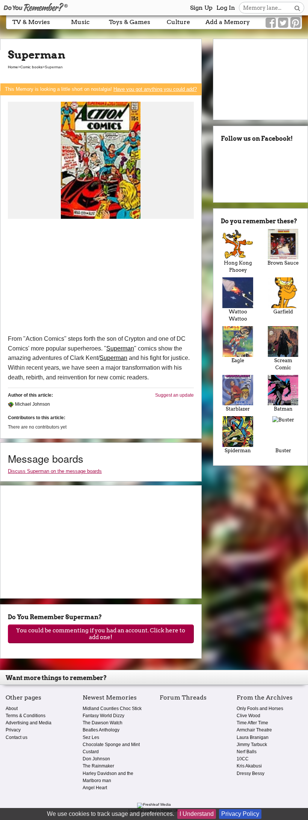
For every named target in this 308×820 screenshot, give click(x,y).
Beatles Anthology (101, 730)
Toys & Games (129, 22)
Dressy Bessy (250, 773)
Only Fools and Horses (260, 708)
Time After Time (252, 722)
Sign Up (201, 7)
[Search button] (297, 7)
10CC (243, 758)
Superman (120, 348)
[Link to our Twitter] (283, 23)
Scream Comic (283, 364)
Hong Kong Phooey (238, 266)
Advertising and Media (28, 722)
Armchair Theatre (254, 730)
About (12, 708)
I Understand (197, 814)
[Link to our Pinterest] (295, 23)
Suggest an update (174, 395)
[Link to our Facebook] (271, 23)
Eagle (237, 360)
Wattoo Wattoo (238, 315)
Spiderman (238, 450)
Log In (225, 7)
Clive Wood (248, 715)
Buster (283, 450)
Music (80, 22)
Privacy (13, 730)
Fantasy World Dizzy (103, 715)
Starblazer (238, 409)
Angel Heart (95, 787)
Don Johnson (96, 758)
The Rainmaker (98, 766)
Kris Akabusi (249, 766)
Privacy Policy (240, 814)
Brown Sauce (283, 263)
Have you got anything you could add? (155, 89)
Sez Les (91, 737)
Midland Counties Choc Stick (112, 708)
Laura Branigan (253, 737)
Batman (283, 409)
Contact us (16, 737)
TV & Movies (31, 22)
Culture (178, 22)
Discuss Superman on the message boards (55, 471)
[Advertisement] (101, 277)
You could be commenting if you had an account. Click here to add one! (100, 634)
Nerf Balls (247, 751)
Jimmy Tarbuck (252, 744)
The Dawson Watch (102, 722)
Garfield (283, 311)
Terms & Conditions (25, 715)
